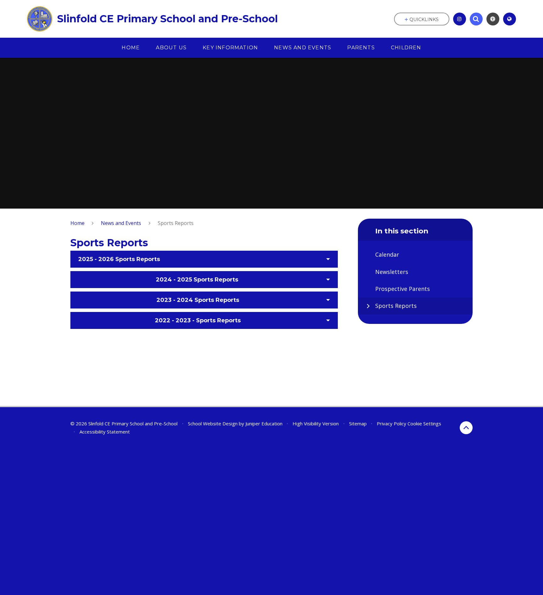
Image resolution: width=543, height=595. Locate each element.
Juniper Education (263, 423)
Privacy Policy (391, 423)
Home (77, 223)
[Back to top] (466, 427)
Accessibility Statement (105, 432)
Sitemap (358, 423)
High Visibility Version (316, 423)
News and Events (121, 223)
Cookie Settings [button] (424, 423)
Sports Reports (176, 223)
